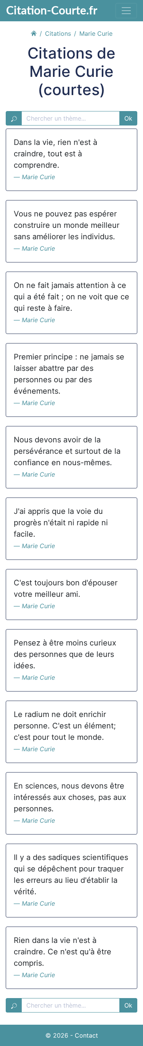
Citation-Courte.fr (51, 10)
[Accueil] (34, 32)
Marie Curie (38, 177)
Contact (86, 1035)
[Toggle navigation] (126, 10)
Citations (58, 33)
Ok (128, 118)
